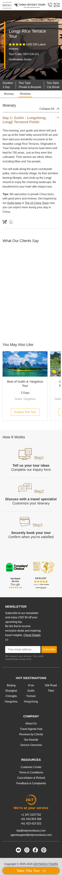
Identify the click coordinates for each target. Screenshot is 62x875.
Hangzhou (11, 701)
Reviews (25, 93)
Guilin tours (14, 202)
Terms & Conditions (31, 772)
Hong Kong (31, 701)
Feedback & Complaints (31, 783)
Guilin (31, 690)
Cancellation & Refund (31, 777)
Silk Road (51, 685)
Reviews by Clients (31, 734)
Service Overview (31, 745)
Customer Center (31, 767)
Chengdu (11, 696)
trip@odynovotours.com (31, 830)
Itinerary (9, 93)
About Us (31, 723)
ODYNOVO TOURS (45, 864)
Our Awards (31, 739)
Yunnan (31, 696)
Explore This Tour (25, 412)
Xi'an (31, 685)
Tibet (51, 690)
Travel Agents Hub (31, 728)
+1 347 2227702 (31, 814)
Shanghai (11, 690)
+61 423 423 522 (31, 823)
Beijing (11, 685)
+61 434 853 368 (31, 819)
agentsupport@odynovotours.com (31, 834)
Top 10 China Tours (37, 202)
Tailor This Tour (29, 871)
